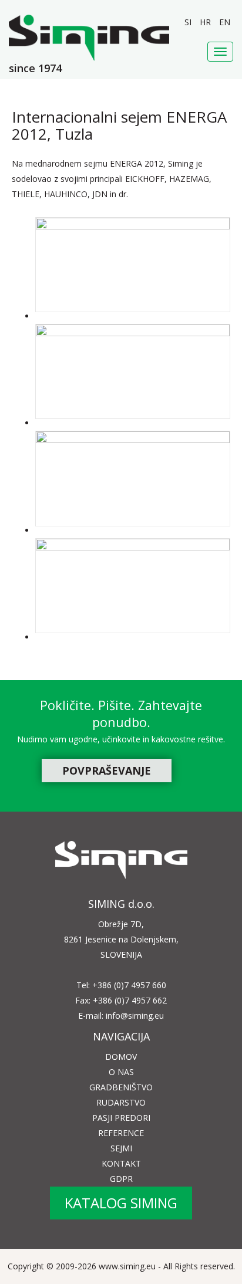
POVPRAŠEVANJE (106, 770)
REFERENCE (121, 1132)
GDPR (121, 1178)
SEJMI (121, 1148)
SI (189, 22)
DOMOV (121, 1056)
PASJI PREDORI (121, 1117)
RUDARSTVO (121, 1102)
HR (206, 22)
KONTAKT (121, 1163)
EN (224, 22)
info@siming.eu (135, 1015)
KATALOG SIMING (121, 1202)
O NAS (121, 1071)
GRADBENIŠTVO (121, 1087)
